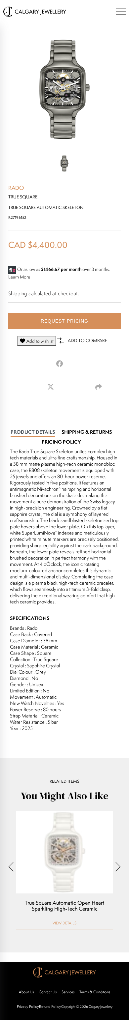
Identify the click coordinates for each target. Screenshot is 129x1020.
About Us (26, 991)
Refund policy (50, 1006)
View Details (64, 922)
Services (68, 991)
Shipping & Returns (87, 431)
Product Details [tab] (33, 431)
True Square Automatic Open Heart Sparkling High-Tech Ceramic (64, 906)
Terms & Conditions (94, 991)
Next (115, 866)
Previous (13, 866)
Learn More (19, 277)
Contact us (48, 991)
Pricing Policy (61, 441)
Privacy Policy (28, 1006)
